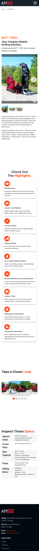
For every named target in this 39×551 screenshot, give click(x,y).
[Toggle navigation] (35, 3)
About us (5, 545)
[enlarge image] (19, 79)
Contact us (5, 548)
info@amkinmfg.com (12, 533)
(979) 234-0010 (11, 530)
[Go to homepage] (19, 511)
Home (3, 9)
